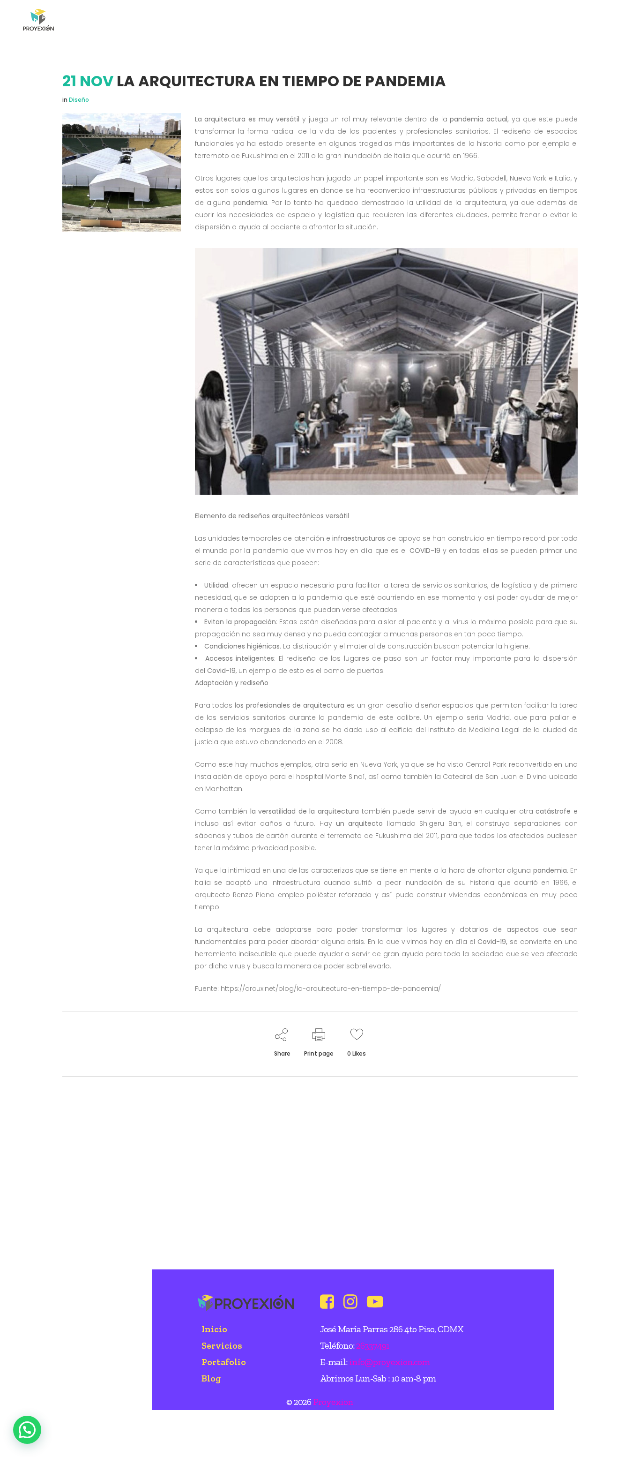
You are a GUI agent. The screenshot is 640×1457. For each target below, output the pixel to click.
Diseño (79, 100)
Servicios (221, 1345)
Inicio (214, 1329)
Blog (211, 1378)
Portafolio (223, 1361)
